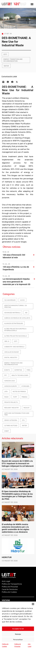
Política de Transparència (12, 584)
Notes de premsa (19, 391)
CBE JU (6, 341)
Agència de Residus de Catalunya (17, 318)
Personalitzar (18, 640)
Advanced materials (12, 312)
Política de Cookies (9, 592)
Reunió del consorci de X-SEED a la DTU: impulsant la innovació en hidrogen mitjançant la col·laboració (18, 463)
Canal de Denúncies (10, 589)
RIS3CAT (27, 407)
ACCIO (22, 300)
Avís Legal (6, 581)
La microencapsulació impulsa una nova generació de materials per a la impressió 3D (16, 281)
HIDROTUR (7, 557)
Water (6, 66)
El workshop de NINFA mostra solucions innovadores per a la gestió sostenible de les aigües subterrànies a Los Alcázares (15, 528)
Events (7, 370)
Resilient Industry (11, 407)
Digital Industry (10, 357)
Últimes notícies (10, 425)
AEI (26, 312)
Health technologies (20, 375)
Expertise (18, 370)
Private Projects (11, 402)
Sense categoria (10, 420)
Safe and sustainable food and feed (16, 414)
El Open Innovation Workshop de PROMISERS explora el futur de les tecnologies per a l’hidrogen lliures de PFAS (17, 495)
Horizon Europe (10, 386)
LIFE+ (6, 391)
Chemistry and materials (14, 346)
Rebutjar (18, 634)
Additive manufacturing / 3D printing (15, 306)
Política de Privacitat (10, 587)
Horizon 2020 (9, 381)
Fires (28, 370)
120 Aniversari (10, 300)
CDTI (5, 54)
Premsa (24, 397)
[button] (33, 604)
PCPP (15, 397)
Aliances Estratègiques (13, 323)
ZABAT (6, 431)
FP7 (5, 375)
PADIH (6, 397)
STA (23, 420)
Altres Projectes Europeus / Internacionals (15, 329)
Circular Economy (11, 352)
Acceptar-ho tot (18, 629)
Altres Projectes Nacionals (15, 336)
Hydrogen (25, 386)
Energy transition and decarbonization (12, 60)
